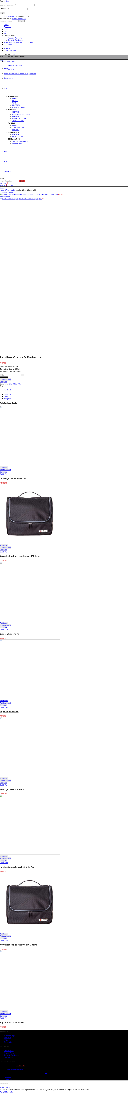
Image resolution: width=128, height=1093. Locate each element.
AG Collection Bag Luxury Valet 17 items (18, 945)
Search (22, 21)
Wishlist (7, 48)
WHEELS (11, 123)
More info (9, 1092)
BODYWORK (13, 96)
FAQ (5, 33)
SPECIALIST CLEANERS (20, 141)
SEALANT (15, 130)
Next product (5, 197)
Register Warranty (15, 38)
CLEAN (14, 98)
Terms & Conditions (15, 40)
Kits (14, 190)
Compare (3, 382)
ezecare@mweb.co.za (15, 1070)
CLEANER (15, 112)
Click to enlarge (6, 352)
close (7, 1)
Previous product (6, 192)
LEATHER (15, 116)
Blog (6, 31)
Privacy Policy (9, 1053)
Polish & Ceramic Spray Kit (32, 199)
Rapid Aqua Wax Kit (9, 711)
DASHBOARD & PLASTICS (21, 114)
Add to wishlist (5, 379)
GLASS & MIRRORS (19, 118)
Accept (2, 1092)
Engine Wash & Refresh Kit (12, 1022)
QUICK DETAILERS (19, 107)
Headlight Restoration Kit (12, 789)
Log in (2, 13)
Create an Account (19, 19)
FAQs (6, 1040)
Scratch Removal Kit (9, 634)
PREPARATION (14, 139)
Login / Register (10, 50)
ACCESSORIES (17, 143)
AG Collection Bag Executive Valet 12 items (20, 556)
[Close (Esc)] (1, 1083)
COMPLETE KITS (18, 137)
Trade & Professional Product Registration (20, 42)
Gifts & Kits (8, 190)
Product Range (9, 1035)
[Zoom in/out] (7, 1083)
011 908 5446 (20, 1066)
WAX (14, 103)
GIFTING (15, 134)
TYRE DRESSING (18, 128)
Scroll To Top (5, 1087)
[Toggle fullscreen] (5, 1083)
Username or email (8, 5)
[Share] (3, 1083)
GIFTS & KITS (13, 132)
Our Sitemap (8, 1057)
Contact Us (8, 44)
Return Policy (9, 1051)
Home (6, 25)
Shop (6, 29)
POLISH (15, 101)
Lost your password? (8, 16)
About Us (7, 27)
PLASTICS (16, 105)
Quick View (4, 474)
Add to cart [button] (4, 467)
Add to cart (4, 377)
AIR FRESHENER (18, 121)
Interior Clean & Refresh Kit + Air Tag (44, 194)
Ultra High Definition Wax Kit (13, 478)
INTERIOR (12, 110)
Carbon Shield (9, 61)
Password (4, 9)
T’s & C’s (11, 69)
